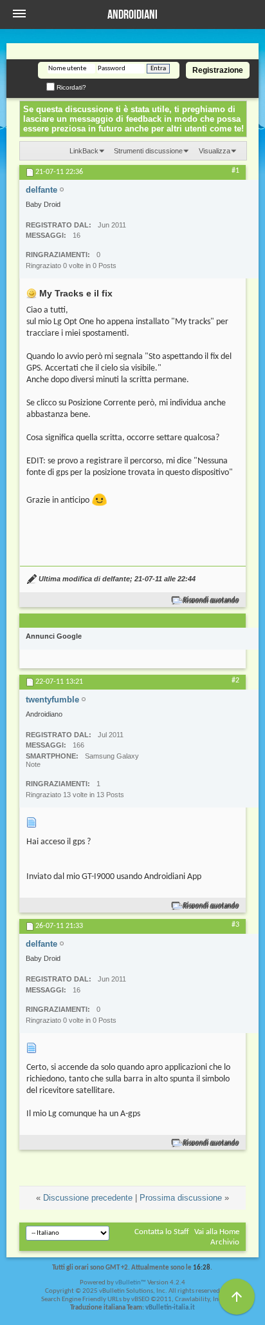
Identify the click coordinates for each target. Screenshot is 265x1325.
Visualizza (214, 151)
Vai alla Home (216, 1232)
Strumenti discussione (148, 151)
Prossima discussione (181, 1198)
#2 (235, 680)
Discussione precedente (87, 1198)
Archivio (224, 1242)
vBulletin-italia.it (170, 1307)
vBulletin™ (130, 1282)
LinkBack (83, 151)
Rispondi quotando (211, 600)
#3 (235, 925)
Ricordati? (70, 87)
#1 (235, 171)
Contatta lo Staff (161, 1232)
